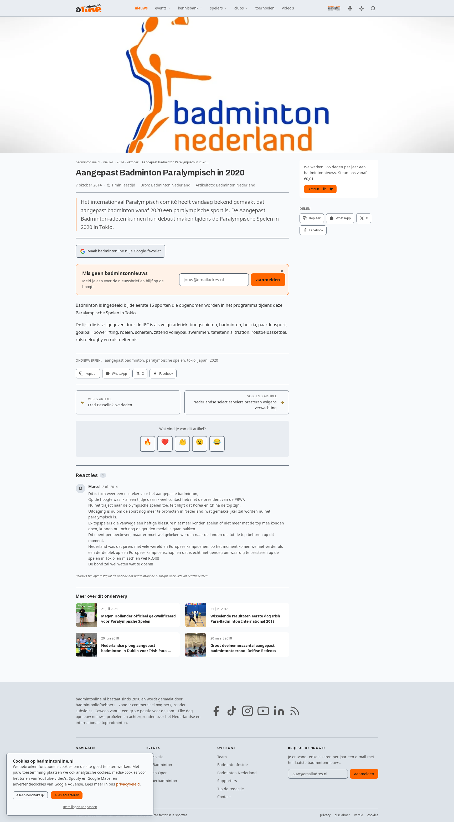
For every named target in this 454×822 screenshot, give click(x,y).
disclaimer (342, 815)
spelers (216, 8)
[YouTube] (263, 711)
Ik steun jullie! (317, 189)
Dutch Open (157, 772)
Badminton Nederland (237, 772)
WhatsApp (119, 373)
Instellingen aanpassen (80, 807)
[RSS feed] (295, 711)
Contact (224, 796)
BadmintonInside (232, 764)
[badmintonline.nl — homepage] (88, 8)
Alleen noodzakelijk (30, 795)
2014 (120, 162)
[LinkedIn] (279, 711)
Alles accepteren (67, 795)
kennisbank (188, 8)
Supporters (227, 780)
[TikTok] (232, 711)
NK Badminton (159, 764)
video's (288, 8)
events (161, 8)
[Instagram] (247, 711)
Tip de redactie (230, 788)
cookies (372, 815)
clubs (239, 8)
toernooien (265, 8)
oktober (132, 162)
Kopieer (91, 373)
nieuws (141, 8)
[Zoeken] (373, 8)
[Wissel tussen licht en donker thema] (361, 8)
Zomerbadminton (161, 780)
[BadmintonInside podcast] (350, 8)
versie (358, 815)
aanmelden (268, 280)
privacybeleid (128, 784)
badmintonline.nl (88, 162)
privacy (325, 815)
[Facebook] (216, 711)
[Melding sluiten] (282, 271)
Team (222, 756)
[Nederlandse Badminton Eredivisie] (333, 8)
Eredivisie (154, 756)
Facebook (166, 373)
